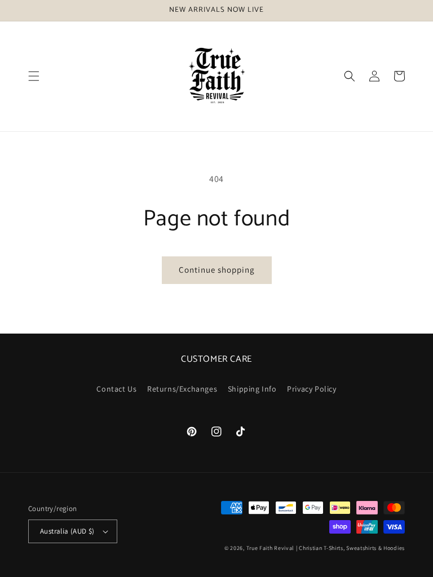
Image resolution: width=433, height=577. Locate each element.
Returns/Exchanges (182, 389)
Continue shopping (217, 269)
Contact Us (116, 389)
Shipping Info (252, 389)
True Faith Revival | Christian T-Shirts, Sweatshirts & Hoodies (325, 548)
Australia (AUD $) (67, 531)
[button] (33, 76)
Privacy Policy (311, 389)
